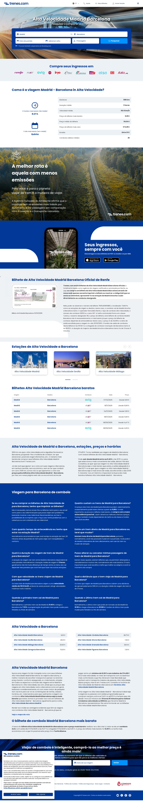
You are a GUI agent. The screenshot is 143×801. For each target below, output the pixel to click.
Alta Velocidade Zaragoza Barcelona (29, 649)
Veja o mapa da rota (21, 714)
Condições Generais (56, 784)
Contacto (107, 784)
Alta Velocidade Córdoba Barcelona (93, 635)
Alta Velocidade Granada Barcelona (93, 645)
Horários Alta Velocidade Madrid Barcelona (101, 686)
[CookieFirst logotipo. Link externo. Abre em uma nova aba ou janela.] (13, 754)
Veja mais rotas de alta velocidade (107, 347)
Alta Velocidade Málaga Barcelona (28, 645)
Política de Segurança (86, 784)
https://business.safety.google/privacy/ (18, 788)
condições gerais (71, 770)
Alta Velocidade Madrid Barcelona (28, 635)
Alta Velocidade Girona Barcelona (92, 640)
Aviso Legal (98, 784)
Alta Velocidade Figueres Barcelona (93, 649)
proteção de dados (57, 770)
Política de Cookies (71, 784)
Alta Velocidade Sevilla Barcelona (28, 640)
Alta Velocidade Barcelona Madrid (26, 703)
